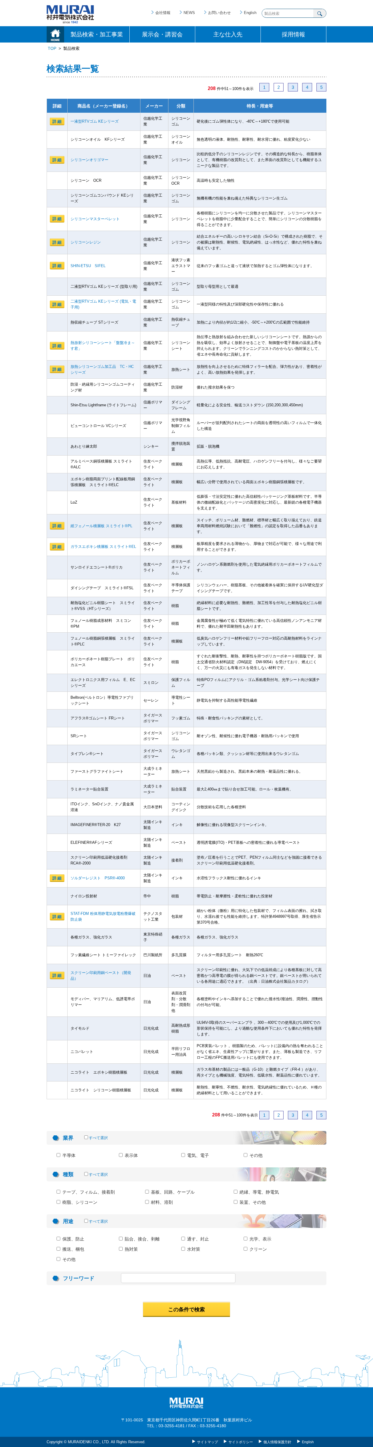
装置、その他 (252, 1202)
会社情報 (162, 12)
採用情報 (293, 34)
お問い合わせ (219, 12)
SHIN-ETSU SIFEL (88, 266)
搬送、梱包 (72, 1249)
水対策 (193, 1249)
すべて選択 (98, 1138)
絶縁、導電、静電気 (258, 1192)
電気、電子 (197, 1155)
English (250, 12)
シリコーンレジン (86, 242)
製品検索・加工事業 (97, 34)
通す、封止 (197, 1238)
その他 (255, 1155)
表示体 (131, 1155)
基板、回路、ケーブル (172, 1192)
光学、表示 (259, 1238)
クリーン (257, 1249)
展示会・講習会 (162, 34)
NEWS (189, 12)
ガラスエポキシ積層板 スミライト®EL (103, 546)
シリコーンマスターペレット (95, 219)
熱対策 (131, 1249)
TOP (52, 48)
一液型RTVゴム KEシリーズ (95, 121)
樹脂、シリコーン (79, 1202)
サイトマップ (207, 1442)
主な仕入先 (227, 34)
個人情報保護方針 (277, 1442)
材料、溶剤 (161, 1202)
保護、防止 (72, 1238)
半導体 (68, 1155)
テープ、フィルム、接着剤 (88, 1192)
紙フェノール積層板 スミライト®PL (101, 526)
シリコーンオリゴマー (89, 160)
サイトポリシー (240, 1442)
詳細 (57, 121)
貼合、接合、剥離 (142, 1238)
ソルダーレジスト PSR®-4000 (98, 878)
